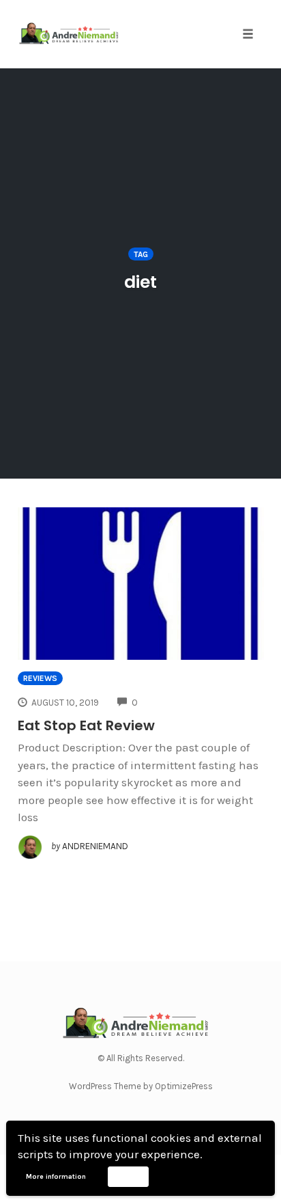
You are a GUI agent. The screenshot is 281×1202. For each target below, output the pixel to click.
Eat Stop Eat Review (86, 725)
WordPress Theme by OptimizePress (141, 1086)
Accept (128, 1176)
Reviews (40, 678)
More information (56, 1177)
